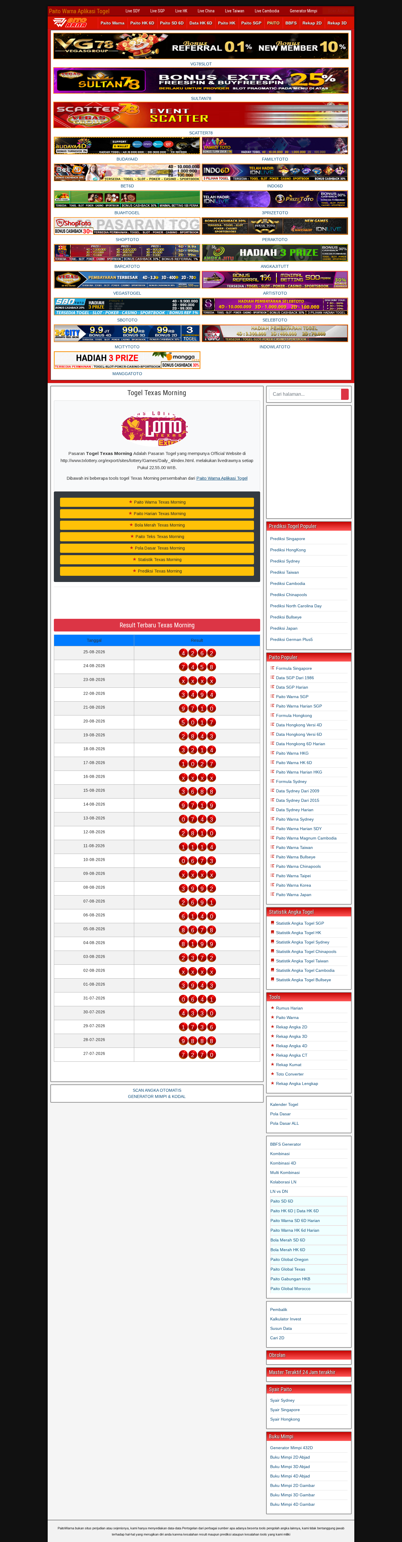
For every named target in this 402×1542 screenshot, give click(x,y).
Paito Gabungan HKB (290, 1279)
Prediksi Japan (284, 628)
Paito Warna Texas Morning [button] (159, 502)
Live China (206, 11)
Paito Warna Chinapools (298, 866)
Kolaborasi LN (283, 1182)
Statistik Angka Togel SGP (299, 923)
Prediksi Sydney (285, 561)
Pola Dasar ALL (284, 1123)
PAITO (273, 23)
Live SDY (133, 11)
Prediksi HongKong (288, 549)
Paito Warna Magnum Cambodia (306, 838)
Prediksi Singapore (287, 538)
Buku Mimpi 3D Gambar (292, 1494)
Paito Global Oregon (289, 1259)
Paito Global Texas (287, 1269)
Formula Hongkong (293, 715)
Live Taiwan (234, 11)
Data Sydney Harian (294, 809)
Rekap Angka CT (291, 1055)
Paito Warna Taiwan (294, 847)
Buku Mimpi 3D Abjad (290, 1466)
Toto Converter (289, 1074)
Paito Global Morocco (290, 1288)
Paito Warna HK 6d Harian (294, 1230)
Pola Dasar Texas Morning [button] (159, 548)
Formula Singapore (293, 668)
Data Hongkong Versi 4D (298, 725)
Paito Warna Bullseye (295, 857)
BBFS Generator (285, 1144)
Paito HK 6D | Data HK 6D (294, 1210)
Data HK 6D (201, 23)
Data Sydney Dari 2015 (297, 800)
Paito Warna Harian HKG (298, 772)
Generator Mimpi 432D (291, 1447)
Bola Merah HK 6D (287, 1249)
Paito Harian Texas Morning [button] (159, 513)
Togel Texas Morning (156, 393)
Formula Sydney (291, 781)
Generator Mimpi (303, 11)
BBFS (291, 23)
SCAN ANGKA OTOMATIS (157, 1090)
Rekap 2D (312, 23)
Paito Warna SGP (291, 696)
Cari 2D (277, 1337)
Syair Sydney (282, 1400)
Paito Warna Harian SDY (298, 828)
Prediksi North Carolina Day (296, 605)
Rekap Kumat (288, 1064)
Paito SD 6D (172, 23)
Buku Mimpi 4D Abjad (290, 1476)
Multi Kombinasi (285, 1172)
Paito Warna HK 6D (293, 762)
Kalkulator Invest (285, 1319)
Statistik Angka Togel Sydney (302, 942)
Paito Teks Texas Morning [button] (159, 536)
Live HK (181, 11)
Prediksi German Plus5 (291, 639)
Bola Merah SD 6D (287, 1240)
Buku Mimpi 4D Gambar (292, 1504)
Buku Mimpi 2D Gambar (292, 1485)
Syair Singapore (285, 1409)
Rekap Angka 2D (291, 1027)
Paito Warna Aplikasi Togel (79, 11)
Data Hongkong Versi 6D (298, 734)
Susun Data (281, 1328)
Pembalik (278, 1309)
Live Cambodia (267, 11)
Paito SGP (251, 23)
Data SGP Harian (291, 687)
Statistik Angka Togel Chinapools (305, 951)
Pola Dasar (280, 1113)
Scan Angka (338, 11)
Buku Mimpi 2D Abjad (290, 1457)
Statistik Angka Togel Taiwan (301, 961)
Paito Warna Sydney (294, 819)
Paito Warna (112, 23)
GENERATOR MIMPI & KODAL (157, 1096)
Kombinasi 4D (283, 1163)
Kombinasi (280, 1153)
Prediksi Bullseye (286, 617)
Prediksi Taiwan (284, 572)
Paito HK (226, 23)
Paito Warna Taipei (293, 875)
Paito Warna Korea (293, 885)
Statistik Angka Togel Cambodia (305, 970)
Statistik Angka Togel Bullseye (303, 979)
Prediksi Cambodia (287, 583)
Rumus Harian (289, 1008)
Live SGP (157, 11)
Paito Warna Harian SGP (298, 706)
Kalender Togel (284, 1104)
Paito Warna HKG (292, 753)
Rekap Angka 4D (291, 1045)
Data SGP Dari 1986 (294, 677)
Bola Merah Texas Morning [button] (159, 525)
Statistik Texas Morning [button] (159, 559)
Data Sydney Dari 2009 (297, 791)
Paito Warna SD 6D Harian (295, 1220)
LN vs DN (279, 1191)
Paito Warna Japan (293, 894)
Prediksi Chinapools (288, 594)
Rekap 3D (337, 23)
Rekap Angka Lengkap (296, 1083)
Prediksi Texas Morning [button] (159, 571)
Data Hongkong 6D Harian (300, 743)
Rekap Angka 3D (291, 1036)
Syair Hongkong (285, 1419)
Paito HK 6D (142, 23)
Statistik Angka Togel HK (298, 932)
